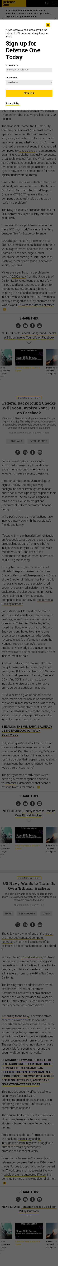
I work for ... (12, 77)
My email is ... (13, 65)
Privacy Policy (12, 103)
